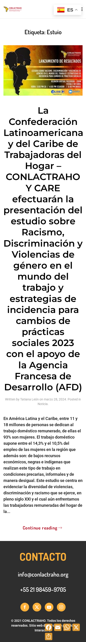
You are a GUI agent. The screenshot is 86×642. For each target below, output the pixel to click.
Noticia (43, 404)
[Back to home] (26, 9)
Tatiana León (29, 399)
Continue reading (40, 528)
